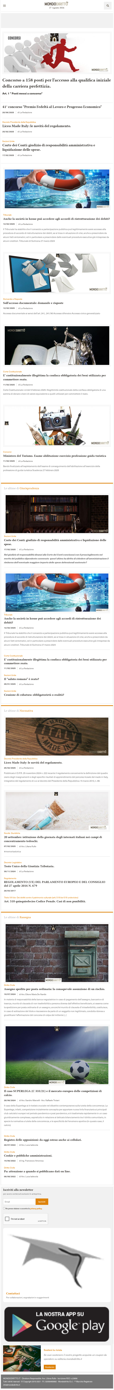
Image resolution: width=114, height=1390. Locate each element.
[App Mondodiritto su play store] (57, 1323)
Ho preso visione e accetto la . (23, 1208)
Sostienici (49, 1367)
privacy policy (36, 1208)
